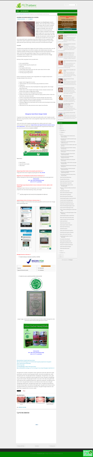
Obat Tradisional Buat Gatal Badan (24, 363)
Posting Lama (52, 446)
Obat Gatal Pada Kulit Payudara (66, 230)
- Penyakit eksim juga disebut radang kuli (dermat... (68, 148)
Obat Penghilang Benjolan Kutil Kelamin (70, 35)
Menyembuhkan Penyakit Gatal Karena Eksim (26, 360)
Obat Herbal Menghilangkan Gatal (67, 205)
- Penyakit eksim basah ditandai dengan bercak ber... (66, 157)
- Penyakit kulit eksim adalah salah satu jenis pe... (68, 145)
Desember (62, 130)
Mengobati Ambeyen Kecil (69, 52)
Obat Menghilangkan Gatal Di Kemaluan (66, 236)
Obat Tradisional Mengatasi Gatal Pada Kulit (68, 210)
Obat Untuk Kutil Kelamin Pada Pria (70, 61)
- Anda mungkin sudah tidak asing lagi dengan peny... (68, 163)
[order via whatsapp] (88, 456)
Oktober (62, 132)
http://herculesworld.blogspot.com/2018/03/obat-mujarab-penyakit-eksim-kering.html (34, 361)
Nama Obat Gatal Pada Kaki (65, 234)
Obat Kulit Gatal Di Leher (65, 223)
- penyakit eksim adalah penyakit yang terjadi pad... (68, 139)
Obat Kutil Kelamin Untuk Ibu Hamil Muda (69, 44)
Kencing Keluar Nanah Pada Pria (69, 113)
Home (18, 11)
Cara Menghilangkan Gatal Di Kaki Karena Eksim (26, 366)
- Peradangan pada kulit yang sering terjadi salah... (67, 175)
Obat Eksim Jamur (63, 228)
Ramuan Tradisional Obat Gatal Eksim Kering (68, 188)
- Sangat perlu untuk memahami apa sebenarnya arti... (67, 142)
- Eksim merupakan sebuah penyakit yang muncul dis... (67, 169)
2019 (60, 126)
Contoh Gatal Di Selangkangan (66, 200)
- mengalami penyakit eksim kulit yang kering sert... (68, 166)
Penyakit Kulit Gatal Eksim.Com (66, 202)
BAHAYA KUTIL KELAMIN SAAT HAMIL (70, 70)
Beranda (37, 446)
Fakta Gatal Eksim (63, 221)
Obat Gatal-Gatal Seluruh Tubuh (67, 181)
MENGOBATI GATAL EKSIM (24, 14)
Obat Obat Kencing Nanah (69, 87)
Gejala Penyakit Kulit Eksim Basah (67, 219)
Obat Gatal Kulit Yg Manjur (65, 194)
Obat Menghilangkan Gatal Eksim (67, 215)
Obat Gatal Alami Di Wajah (65, 246)
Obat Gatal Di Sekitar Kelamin (66, 224)
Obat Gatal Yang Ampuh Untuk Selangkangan (66, 185)
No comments (30, 19)
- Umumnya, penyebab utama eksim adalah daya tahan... (67, 154)
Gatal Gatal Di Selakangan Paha (66, 207)
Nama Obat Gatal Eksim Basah (66, 192)
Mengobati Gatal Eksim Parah (66, 242)
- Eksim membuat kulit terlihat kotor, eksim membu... (67, 136)
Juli (61, 134)
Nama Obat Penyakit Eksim (65, 241)
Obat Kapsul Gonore (68, 95)
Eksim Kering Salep (20, 365)
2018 (60, 128)
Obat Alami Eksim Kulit (64, 248)
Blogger (71, 259)
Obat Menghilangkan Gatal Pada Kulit (68, 198)
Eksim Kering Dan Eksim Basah (66, 196)
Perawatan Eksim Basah (65, 239)
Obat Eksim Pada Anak (64, 190)
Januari (62, 252)
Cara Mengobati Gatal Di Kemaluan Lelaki (69, 104)
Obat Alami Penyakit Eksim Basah (67, 203)
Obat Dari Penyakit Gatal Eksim (66, 244)
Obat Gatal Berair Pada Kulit (66, 183)
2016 (60, 256)
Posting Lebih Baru (20, 446)
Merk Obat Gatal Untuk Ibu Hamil (67, 217)
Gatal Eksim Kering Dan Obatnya (66, 232)
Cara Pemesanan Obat (24, 11)
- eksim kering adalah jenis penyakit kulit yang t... (67, 151)
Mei (61, 250)
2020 (60, 125)
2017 (60, 255)
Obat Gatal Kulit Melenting (65, 177)
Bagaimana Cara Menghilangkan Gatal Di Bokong (27, 17)
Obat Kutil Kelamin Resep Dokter (69, 79)
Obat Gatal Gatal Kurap (65, 226)
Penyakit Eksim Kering (64, 179)
